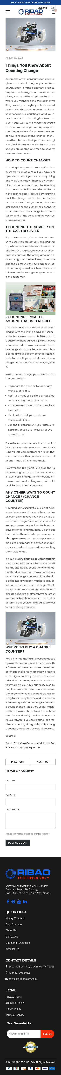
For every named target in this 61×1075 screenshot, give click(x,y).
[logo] (30, 12)
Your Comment (12, 809)
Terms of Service (15, 1015)
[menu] (8, 11)
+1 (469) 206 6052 (19, 972)
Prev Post (17, 762)
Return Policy (13, 1008)
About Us (11, 930)
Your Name (10, 780)
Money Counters (15, 918)
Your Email (10, 795)
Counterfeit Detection (18, 942)
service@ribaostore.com (23, 979)
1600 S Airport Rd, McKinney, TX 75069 (31, 966)
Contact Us (12, 936)
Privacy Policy (14, 996)
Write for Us (12, 949)
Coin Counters (14, 924)
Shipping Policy (15, 1002)
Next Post (43, 762)
